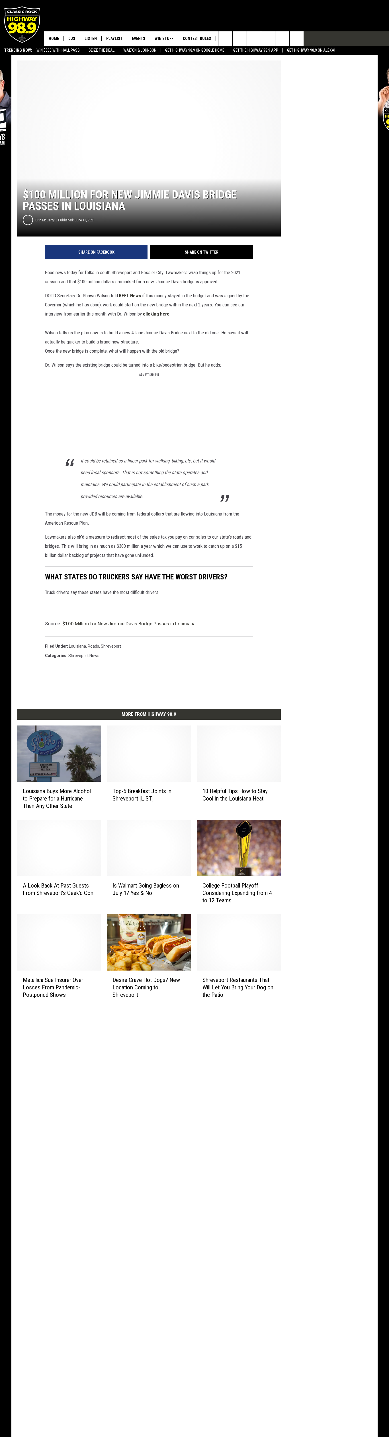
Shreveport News (83, 655)
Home (54, 38)
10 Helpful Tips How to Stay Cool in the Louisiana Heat (235, 794)
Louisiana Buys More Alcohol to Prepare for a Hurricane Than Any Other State (57, 798)
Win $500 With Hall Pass (58, 50)
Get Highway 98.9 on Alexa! (311, 50)
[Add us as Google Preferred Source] (240, 38)
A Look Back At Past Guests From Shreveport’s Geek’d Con (58, 889)
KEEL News (130, 295)
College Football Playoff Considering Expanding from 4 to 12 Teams (237, 893)
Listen (91, 38)
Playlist (114, 38)
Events (138, 38)
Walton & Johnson (139, 50)
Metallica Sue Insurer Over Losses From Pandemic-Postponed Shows (53, 987)
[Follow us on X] (297, 38)
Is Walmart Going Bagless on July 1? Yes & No (145, 889)
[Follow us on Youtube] (282, 38)
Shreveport (111, 646)
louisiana (77, 646)
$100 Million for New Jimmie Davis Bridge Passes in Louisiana (129, 623)
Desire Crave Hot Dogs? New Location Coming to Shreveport (146, 987)
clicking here (155, 314)
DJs (71, 38)
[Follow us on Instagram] (268, 38)
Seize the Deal (101, 50)
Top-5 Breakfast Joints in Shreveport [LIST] (141, 794)
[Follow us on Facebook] (254, 38)
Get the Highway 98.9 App (255, 50)
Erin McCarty (44, 220)
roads (93, 646)
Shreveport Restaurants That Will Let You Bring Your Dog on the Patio (237, 987)
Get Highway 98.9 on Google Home (194, 50)
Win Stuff (164, 38)
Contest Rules (197, 38)
